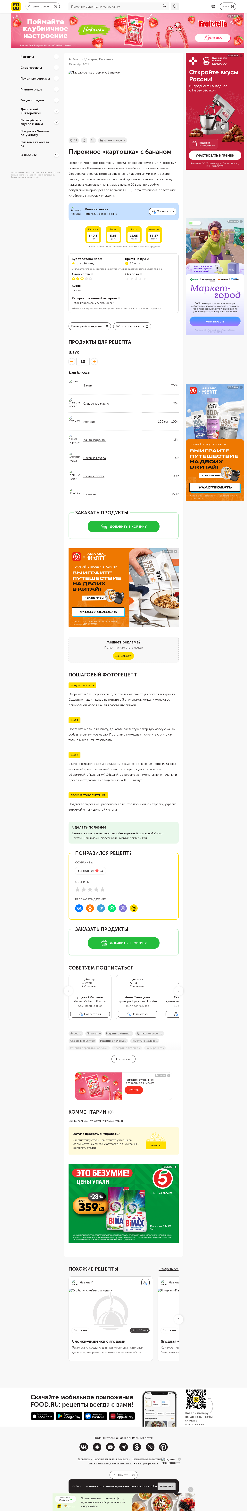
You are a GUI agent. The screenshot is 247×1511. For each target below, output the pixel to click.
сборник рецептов (82, 1040)
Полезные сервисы (35, 78)
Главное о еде (31, 89)
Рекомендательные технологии (115, 1463)
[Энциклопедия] (56, 100)
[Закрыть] (179, 1459)
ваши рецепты (155, 1048)
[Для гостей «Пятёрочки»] (56, 111)
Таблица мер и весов (130, 326)
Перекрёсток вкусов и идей (32, 122)
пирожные (94, 1033)
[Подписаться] (145, 1282)
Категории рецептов (147, 1463)
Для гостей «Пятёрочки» (31, 111)
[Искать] (175, 6)
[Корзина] (213, 6)
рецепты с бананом (118, 1033)
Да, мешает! (123, 656)
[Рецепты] (56, 56)
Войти (156, 1145)
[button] (68, 991)
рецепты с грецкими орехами (89, 1048)
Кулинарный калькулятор (87, 326)
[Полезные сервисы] (56, 78)
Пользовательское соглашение (148, 1459)
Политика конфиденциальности (111, 1459)
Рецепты (27, 56)
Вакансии (93, 1463)
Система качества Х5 (35, 144)
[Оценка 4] (96, 889)
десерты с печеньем (127, 1048)
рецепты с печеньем (113, 1040)
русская (77, 290)
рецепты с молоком (145, 1040)
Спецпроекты (31, 67)
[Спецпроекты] (56, 67)
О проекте (29, 155)
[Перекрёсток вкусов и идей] (56, 122)
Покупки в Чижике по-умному (35, 133)
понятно (166, 1486)
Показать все (123, 1059)
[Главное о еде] (56, 89)
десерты (75, 1033)
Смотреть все (169, 1269)
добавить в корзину (128, 526)
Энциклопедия (32, 100)
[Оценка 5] (102, 889)
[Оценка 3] (90, 889)
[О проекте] (56, 154)
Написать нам (126, 1475)
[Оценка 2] (84, 889)
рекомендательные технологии (125, 1486)
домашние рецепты (149, 1033)
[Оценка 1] (77, 889)
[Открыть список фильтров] (164, 6)
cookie (152, 1486)
